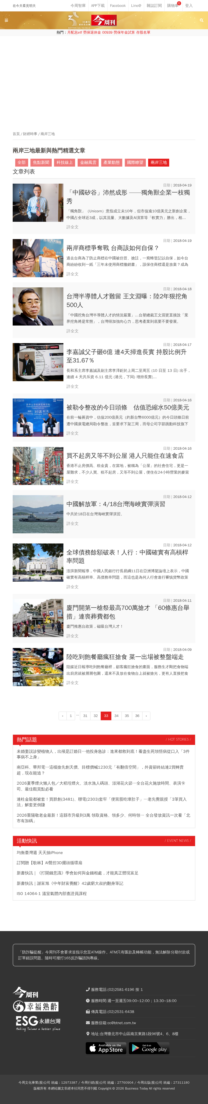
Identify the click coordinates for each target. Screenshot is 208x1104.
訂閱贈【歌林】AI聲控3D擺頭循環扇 (49, 862)
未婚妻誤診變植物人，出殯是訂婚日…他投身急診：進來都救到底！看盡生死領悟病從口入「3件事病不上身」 (103, 754)
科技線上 (65, 162)
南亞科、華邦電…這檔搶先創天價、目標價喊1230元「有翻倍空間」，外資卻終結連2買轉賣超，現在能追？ (100, 770)
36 (137, 716)
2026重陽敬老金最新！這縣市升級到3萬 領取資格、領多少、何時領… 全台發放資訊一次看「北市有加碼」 (103, 818)
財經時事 (30, 134)
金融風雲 (88, 162)
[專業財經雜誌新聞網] (104, 20)
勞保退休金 (92, 32)
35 (127, 716)
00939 (107, 32)
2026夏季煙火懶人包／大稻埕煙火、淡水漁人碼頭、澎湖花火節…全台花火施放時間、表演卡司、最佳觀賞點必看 (101, 786)
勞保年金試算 (124, 32)
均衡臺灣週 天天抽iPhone (40, 852)
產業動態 (111, 162)
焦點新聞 (41, 162)
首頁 (16, 134)
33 (106, 716)
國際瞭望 (135, 162)
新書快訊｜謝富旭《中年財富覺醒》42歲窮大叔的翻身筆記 (70, 883)
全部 (22, 162)
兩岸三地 (48, 134)
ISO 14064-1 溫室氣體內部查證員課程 (52, 893)
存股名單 (143, 32)
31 (85, 716)
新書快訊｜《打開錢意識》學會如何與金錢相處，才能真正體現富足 (77, 873)
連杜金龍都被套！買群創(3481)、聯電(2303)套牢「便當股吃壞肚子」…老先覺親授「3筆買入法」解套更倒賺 (102, 802)
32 (96, 716)
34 (116, 716)
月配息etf (74, 32)
